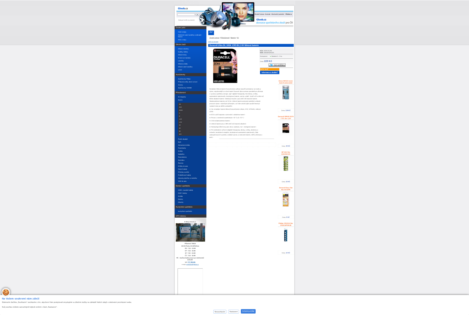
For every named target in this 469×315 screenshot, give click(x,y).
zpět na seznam (213, 41)
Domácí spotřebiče (183, 186)
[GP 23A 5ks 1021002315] (285, 170)
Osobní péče (180, 28)
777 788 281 (191, 262)
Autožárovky (180, 74)
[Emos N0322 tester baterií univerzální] (285, 99)
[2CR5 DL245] (226, 83)
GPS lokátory (181, 216)
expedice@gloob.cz (192, 264)
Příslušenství (181, 92)
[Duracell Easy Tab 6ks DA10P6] (285, 206)
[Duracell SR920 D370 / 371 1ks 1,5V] (285, 135)
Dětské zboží (181, 44)
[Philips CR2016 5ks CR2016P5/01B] (286, 241)
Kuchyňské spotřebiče (184, 207)
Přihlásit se (288, 14)
